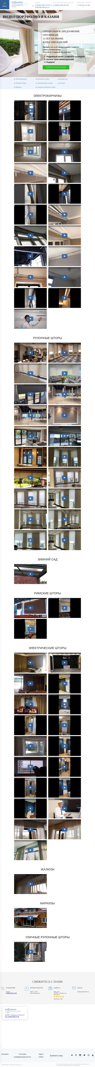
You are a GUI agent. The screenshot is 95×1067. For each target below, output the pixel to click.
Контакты (5, 1054)
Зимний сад (63, 79)
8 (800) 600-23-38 (11, 993)
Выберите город (56, 1055)
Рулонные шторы (43, 79)
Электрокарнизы (21, 79)
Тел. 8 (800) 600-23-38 (12, 1016)
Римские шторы (20, 83)
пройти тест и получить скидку (56, 67)
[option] (47, 43)
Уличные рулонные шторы (46, 87)
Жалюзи (62, 83)
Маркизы (18, 87)
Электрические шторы (45, 83)
